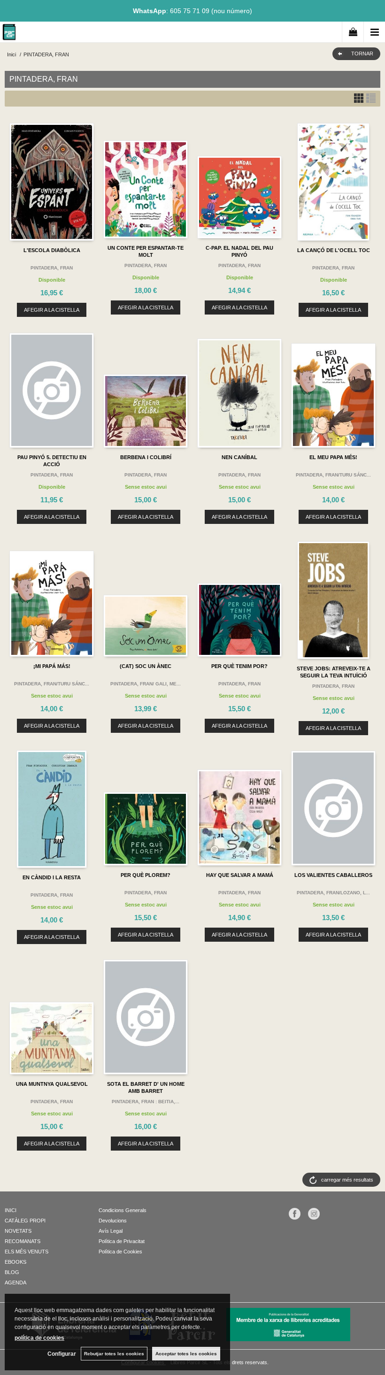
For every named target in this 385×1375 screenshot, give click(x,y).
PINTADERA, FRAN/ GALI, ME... (145, 683)
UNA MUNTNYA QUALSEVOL (52, 1084)
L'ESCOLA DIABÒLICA (51, 250)
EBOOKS (15, 1262)
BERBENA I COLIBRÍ (145, 457)
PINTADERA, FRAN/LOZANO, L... (333, 892)
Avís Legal (111, 1231)
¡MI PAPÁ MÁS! (51, 666)
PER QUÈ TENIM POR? (239, 666)
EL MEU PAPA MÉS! (333, 457)
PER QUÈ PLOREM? (145, 875)
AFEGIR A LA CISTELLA (51, 310)
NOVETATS (18, 1231)
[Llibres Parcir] (9, 33)
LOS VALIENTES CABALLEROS (333, 875)
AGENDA (15, 1282)
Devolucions (113, 1220)
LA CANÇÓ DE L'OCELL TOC (333, 250)
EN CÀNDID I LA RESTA (52, 877)
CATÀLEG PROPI (25, 1220)
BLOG (12, 1272)
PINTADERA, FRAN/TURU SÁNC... (333, 474)
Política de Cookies (120, 1251)
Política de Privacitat (122, 1241)
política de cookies (39, 1338)
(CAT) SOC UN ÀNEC (145, 666)
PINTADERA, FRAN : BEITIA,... (145, 1101)
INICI (10, 1210)
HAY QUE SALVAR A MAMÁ (239, 875)
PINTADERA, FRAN (52, 267)
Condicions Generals (122, 1210)
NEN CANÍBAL (239, 457)
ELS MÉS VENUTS (26, 1251)
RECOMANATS (22, 1241)
